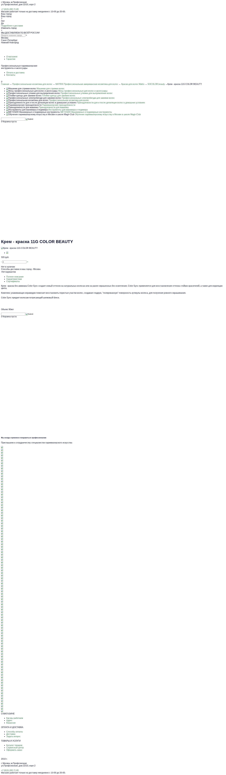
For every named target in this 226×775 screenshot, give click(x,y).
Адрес (9, 720)
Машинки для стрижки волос (50, 88)
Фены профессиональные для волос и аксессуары (83, 91)
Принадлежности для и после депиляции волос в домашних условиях (111, 103)
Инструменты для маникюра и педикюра (68, 110)
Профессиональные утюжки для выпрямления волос (86, 93)
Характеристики (14, 279)
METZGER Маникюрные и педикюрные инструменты (86, 112)
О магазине (11, 57)
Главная (5, 84)
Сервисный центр (15, 748)
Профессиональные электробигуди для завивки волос (88, 98)
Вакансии (11, 723)
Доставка (10, 734)
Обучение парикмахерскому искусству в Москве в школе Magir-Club (108, 114)
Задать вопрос (13, 736)
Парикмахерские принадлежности (58, 105)
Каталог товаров (14, 745)
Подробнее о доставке (12, 26)
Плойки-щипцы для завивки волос (58, 95)
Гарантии (10, 59)
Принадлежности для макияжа (54, 107)
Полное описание (15, 277)
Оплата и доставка (15, 72)
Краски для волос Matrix (132, 84)
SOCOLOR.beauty (156, 84)
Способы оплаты (14, 732)
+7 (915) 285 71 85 (10, 9)
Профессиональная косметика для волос (32, 84)
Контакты (10, 75)
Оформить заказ (14, 750)
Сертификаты (13, 281)
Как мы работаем (14, 718)
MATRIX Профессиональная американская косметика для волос (86, 84)
